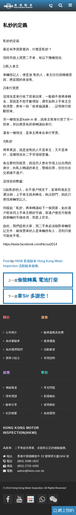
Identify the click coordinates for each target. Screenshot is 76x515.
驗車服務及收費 (53, 332)
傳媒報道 (11, 387)
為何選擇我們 (14, 349)
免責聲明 (49, 413)
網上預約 (65, 510)
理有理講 (11, 396)
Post (6, 261)
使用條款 (49, 404)
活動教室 (49, 349)
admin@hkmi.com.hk (30, 470)
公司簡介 (11, 332)
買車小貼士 (12, 358)
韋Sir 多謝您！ (34, 295)
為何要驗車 (12, 341)
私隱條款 (49, 396)
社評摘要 (11, 413)
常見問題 (49, 387)
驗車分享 (11, 404)
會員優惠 (49, 341)
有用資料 (49, 358)
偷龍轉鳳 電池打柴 (38, 279)
